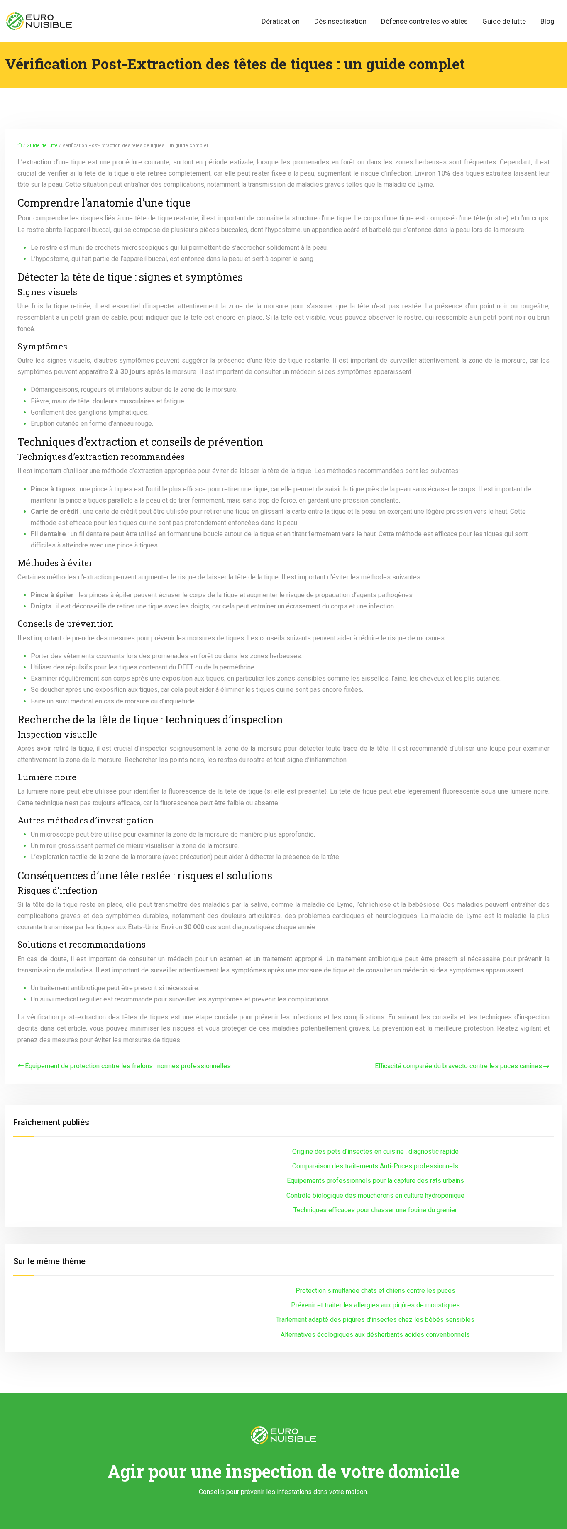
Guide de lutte (504, 21)
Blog (547, 21)
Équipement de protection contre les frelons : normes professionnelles (128, 1066)
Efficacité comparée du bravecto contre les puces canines (458, 1066)
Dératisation (281, 21)
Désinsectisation (340, 21)
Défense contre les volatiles (424, 21)
